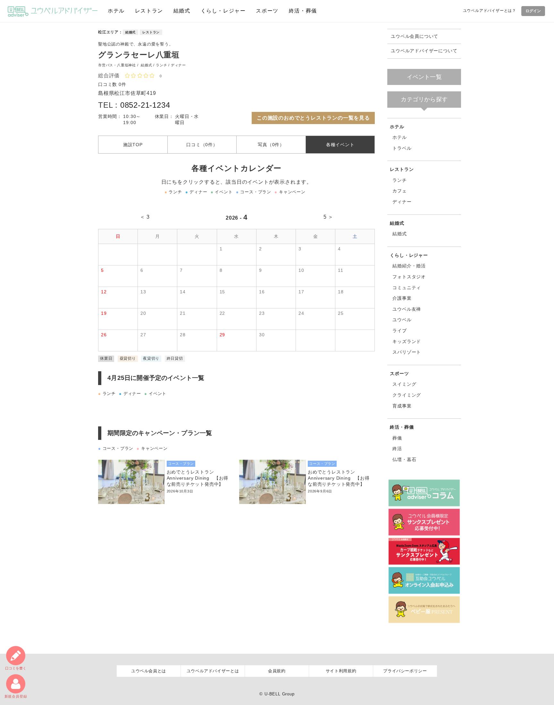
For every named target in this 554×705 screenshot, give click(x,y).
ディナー (401, 201)
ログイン (533, 11)
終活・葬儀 (303, 10)
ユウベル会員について (414, 36)
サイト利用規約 (341, 670)
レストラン (149, 10)
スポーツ (267, 10)
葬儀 (397, 438)
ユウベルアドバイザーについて (424, 50)
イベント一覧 (424, 77)
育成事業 (401, 405)
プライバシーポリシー (405, 670)
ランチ (399, 180)
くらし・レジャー (223, 10)
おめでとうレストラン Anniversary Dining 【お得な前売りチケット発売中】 (198, 477)
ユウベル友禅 (406, 309)
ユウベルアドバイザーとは (213, 670)
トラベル (401, 148)
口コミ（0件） (202, 144)
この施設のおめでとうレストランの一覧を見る (313, 118)
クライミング (406, 395)
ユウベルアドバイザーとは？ (489, 10)
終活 (397, 448)
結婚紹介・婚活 (409, 265)
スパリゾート (406, 352)
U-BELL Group (279, 694)
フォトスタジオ (409, 276)
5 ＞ (328, 217)
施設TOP (133, 144)
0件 (122, 84)
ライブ (399, 330)
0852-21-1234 (145, 105)
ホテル (116, 10)
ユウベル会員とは (148, 670)
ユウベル (401, 319)
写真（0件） (271, 144)
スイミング (404, 384)
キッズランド (406, 341)
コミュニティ (406, 287)
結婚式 (181, 10)
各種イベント (340, 144)
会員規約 (277, 670)
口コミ (15, 668)
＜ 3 (145, 217)
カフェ (399, 190)
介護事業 (401, 298)
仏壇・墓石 (404, 459)
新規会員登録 (15, 696)
